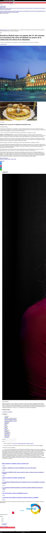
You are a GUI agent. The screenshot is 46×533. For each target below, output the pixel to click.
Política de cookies (30, 443)
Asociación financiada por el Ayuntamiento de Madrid (7, 532)
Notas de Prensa (5, 158)
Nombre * (4, 439)
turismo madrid (13, 159)
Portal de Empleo (32, 11)
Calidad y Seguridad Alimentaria (6, 11)
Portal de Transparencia (7, 9)
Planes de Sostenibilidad (24, 11)
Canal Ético (4, 524)
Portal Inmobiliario (39, 11)
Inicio (1, 7)
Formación (14, 11)
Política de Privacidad (22, 443)
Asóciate (6, 13)
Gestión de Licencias (12, 8)
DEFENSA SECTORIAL (7, 1)
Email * (3, 441)
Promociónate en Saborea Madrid (12, 12)
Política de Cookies (3, 530)
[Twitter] (23, 164)
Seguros (40, 8)
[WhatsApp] (23, 170)
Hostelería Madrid (3, 29)
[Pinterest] (23, 166)
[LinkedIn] (23, 168)
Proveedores (18, 11)
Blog (1, 13)
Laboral (26, 8)
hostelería (1, 159)
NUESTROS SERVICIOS (8, 0)
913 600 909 (2, 161)
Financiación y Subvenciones (33, 8)
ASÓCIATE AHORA (9, 2)
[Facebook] (23, 162)
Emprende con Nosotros (4, 8)
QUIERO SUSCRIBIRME (7, 411)
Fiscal (24, 8)
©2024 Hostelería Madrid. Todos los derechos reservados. (23, 532)
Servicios (3, 7)
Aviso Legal (14, 443)
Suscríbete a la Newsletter (7, 527)
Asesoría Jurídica (19, 8)
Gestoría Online (3, 6)
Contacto (3, 13)
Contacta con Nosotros (4, 526)
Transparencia (4, 523)
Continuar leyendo (3, 44)
